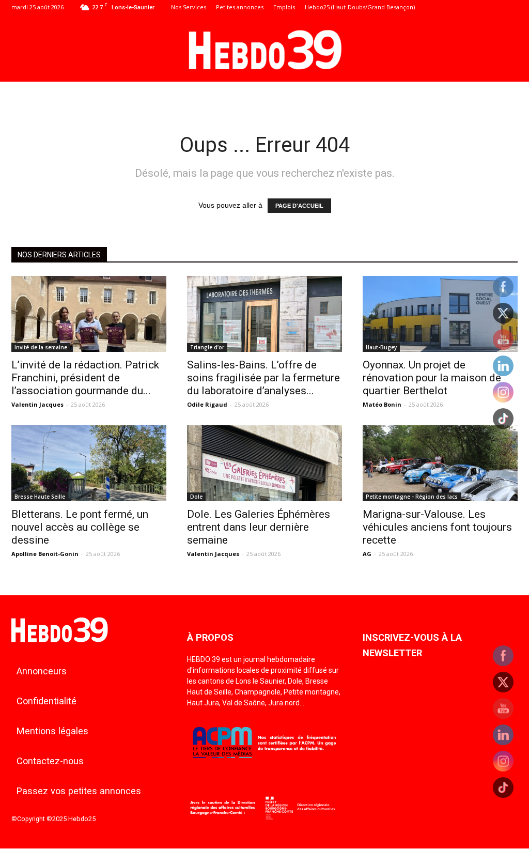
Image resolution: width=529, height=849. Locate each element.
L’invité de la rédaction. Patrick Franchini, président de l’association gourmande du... (85, 378)
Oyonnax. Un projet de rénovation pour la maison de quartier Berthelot (432, 378)
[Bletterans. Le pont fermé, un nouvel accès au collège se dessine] (88, 463)
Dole (196, 496)
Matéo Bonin (382, 404)
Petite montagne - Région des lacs (412, 496)
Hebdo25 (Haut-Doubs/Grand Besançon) (360, 7)
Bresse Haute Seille (39, 496)
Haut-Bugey (381, 347)
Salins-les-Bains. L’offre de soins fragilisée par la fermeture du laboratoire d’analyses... (263, 378)
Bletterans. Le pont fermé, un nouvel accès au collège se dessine (79, 527)
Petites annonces (239, 7)
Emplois (284, 7)
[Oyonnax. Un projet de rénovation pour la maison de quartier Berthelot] (440, 314)
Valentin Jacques (37, 404)
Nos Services (188, 7)
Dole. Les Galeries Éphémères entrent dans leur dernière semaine (258, 527)
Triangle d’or (207, 347)
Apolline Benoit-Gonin (45, 554)
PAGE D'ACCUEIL (299, 206)
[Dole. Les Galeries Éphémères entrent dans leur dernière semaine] (264, 463)
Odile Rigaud (207, 404)
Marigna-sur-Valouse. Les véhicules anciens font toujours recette (437, 527)
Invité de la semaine (40, 347)
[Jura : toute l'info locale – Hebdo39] (264, 48)
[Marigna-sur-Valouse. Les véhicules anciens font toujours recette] (440, 463)
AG (367, 554)
